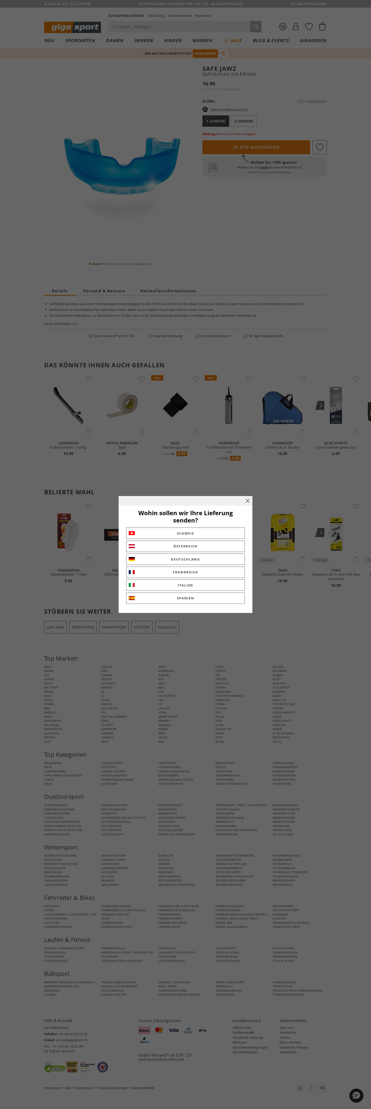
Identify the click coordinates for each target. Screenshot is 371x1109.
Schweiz (185, 533)
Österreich (185, 546)
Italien (185, 585)
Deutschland (185, 559)
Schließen (247, 501)
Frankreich (185, 572)
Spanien (185, 598)
